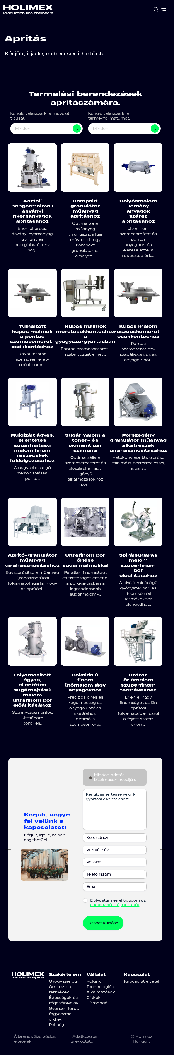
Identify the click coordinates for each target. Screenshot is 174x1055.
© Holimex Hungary (141, 1038)
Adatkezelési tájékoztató (84, 1038)
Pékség (56, 1024)
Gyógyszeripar (64, 981)
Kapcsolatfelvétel (141, 981)
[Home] (28, 9)
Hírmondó (97, 1003)
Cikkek (94, 997)
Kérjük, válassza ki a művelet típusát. (39, 115)
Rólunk (94, 981)
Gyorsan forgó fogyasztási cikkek (64, 1014)
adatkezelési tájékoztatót (114, 905)
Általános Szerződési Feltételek (34, 1038)
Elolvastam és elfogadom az (118, 902)
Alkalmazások (101, 992)
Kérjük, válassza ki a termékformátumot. (109, 115)
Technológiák (100, 986)
